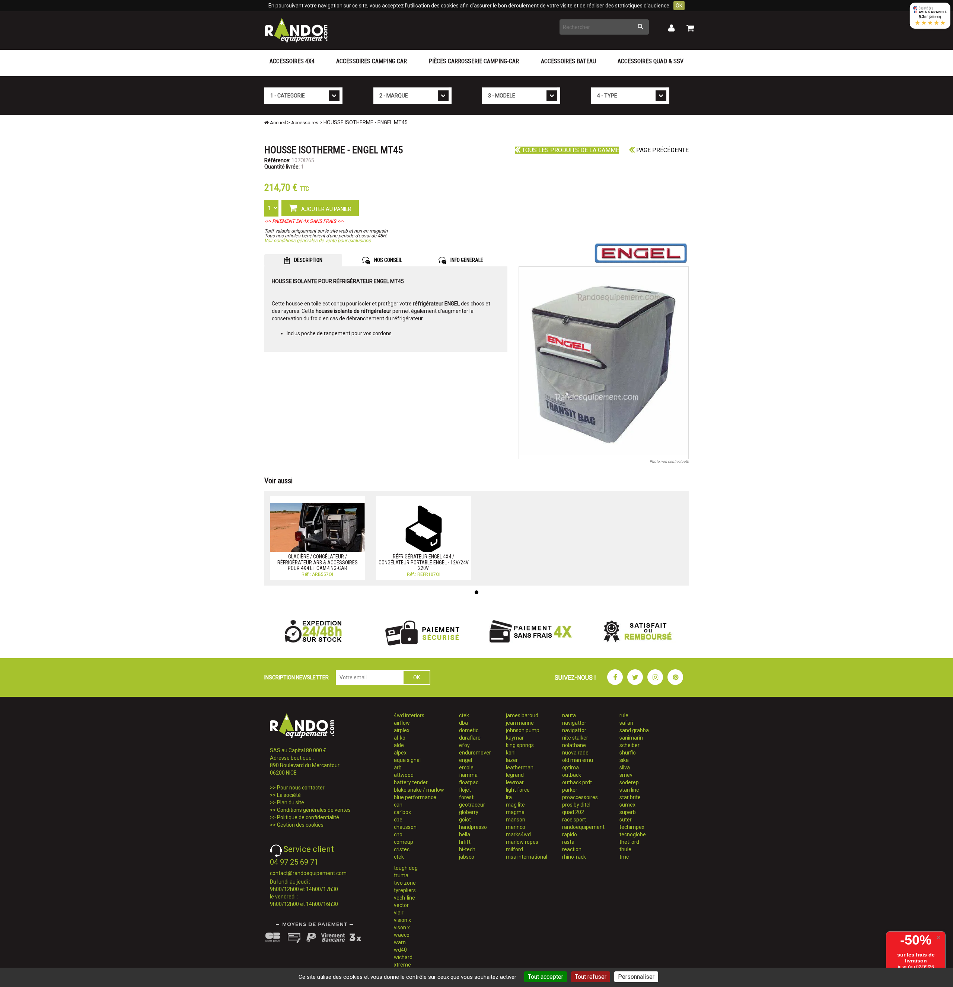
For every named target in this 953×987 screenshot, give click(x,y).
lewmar (515, 782)
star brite (630, 797)
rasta (568, 842)
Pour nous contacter (301, 788)
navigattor (574, 723)
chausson (405, 827)
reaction (571, 849)
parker (569, 790)
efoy (464, 745)
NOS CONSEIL (387, 260)
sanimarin (631, 738)
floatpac (468, 782)
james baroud (522, 715)
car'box (402, 812)
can (398, 805)
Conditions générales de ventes (314, 810)
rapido (569, 834)
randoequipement (583, 827)
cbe (398, 820)
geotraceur (472, 805)
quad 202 (573, 812)
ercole (466, 767)
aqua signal (407, 760)
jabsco (466, 857)
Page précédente (662, 150)
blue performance (415, 797)
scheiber (629, 745)
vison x (402, 927)
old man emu (577, 760)
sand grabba (634, 730)
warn (400, 942)
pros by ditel (576, 805)
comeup (403, 842)
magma (515, 812)
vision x (402, 920)
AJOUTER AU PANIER (325, 209)
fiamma (468, 775)
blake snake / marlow (419, 790)
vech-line (404, 898)
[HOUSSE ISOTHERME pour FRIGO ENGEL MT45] (604, 362)
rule (623, 715)
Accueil (277, 122)
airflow (402, 723)
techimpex (631, 827)
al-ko (399, 738)
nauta (569, 715)
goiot (465, 820)
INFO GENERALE (466, 260)
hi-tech (467, 849)
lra (509, 797)
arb (398, 767)
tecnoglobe (632, 834)
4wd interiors (409, 715)
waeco (401, 935)
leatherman (519, 767)
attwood (404, 775)
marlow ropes (522, 842)
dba (463, 723)
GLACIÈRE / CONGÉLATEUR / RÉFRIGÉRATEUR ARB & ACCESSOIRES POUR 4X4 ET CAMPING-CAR (317, 562)
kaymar (515, 738)
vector (401, 905)
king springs (520, 745)
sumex (627, 805)
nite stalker (575, 738)
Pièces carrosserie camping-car (473, 61)
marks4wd (518, 834)
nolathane (574, 745)
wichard (403, 957)
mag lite (515, 805)
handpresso (473, 827)
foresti (467, 797)
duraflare (470, 738)
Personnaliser (636, 976)
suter (625, 820)
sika (624, 760)
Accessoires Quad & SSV (650, 61)
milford (514, 849)
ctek (399, 857)
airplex (401, 730)
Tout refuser (590, 976)
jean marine (520, 723)
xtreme (402, 965)
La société (289, 795)
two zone (405, 883)
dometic (468, 730)
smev (625, 775)
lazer (512, 760)
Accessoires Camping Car (371, 61)
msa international (526, 857)
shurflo (627, 753)
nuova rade (575, 753)
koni (511, 753)
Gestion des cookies (300, 825)
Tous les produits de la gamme (569, 150)
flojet (465, 790)
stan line (629, 790)
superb (627, 812)
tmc (624, 857)
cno (398, 834)
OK (679, 6)
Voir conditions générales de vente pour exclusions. (318, 240)
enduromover (475, 753)
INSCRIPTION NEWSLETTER (296, 677)
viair (399, 913)
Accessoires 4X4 (292, 61)
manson (515, 820)
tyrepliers (405, 890)
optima (570, 767)
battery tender (411, 782)
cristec (401, 849)
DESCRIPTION (307, 260)
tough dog (406, 868)
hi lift (465, 842)
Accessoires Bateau (568, 61)
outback (571, 775)
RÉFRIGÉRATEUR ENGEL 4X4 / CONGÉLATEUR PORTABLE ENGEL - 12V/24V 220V (424, 562)
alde (399, 745)
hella (464, 834)
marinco (515, 827)
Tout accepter (545, 976)
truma (401, 875)
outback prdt (577, 782)
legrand (515, 775)
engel (465, 760)
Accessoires (304, 122)
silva (624, 767)
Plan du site (290, 802)
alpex (400, 753)
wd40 (400, 950)
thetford (629, 842)
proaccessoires (580, 797)
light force (518, 790)
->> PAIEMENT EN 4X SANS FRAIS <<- (304, 221)
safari (626, 723)
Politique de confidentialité (308, 817)
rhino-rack (574, 857)
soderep (629, 782)
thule (625, 849)
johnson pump (522, 730)
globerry (468, 812)
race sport (574, 820)
